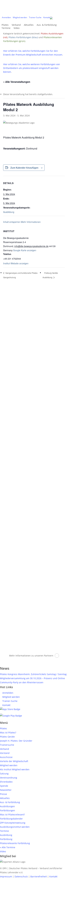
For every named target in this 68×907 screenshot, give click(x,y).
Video (3, 851)
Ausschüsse (6, 757)
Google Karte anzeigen (24, 250)
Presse (3, 794)
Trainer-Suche (9, 700)
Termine (4, 830)
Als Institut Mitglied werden (14, 769)
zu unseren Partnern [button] (42, 655)
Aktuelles (5, 798)
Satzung (4, 773)
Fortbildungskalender (11, 818)
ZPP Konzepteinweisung (12, 822)
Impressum (6, 876)
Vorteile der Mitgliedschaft (14, 761)
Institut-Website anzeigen (15, 263)
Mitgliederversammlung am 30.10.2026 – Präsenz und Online (32, 678)
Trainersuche (7, 744)
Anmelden (7, 692)
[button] (34, 905)
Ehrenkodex (6, 781)
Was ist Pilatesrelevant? (12, 814)
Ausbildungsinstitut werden (15, 826)
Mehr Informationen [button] (31, 221)
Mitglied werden (11, 696)
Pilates (3, 728)
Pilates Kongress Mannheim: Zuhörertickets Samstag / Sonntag (33, 674)
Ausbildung (8, 212)
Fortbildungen (7, 810)
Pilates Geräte (7, 736)
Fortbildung (6, 839)
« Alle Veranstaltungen (16, 82)
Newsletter (6, 789)
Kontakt (6, 705)
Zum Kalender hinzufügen (24, 167)
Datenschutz (21, 876)
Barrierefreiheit (38, 876)
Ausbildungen (7, 806)
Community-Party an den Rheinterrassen (21, 682)
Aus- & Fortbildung (10, 802)
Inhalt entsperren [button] (11, 221)
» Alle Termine (7, 847)
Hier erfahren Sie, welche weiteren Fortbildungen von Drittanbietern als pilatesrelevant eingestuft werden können (31, 68)
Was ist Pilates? (8, 732)
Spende (4, 785)
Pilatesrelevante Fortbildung (15, 843)
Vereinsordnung (8, 777)
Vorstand (4, 753)
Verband (4, 748)
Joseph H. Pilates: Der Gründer (16, 740)
